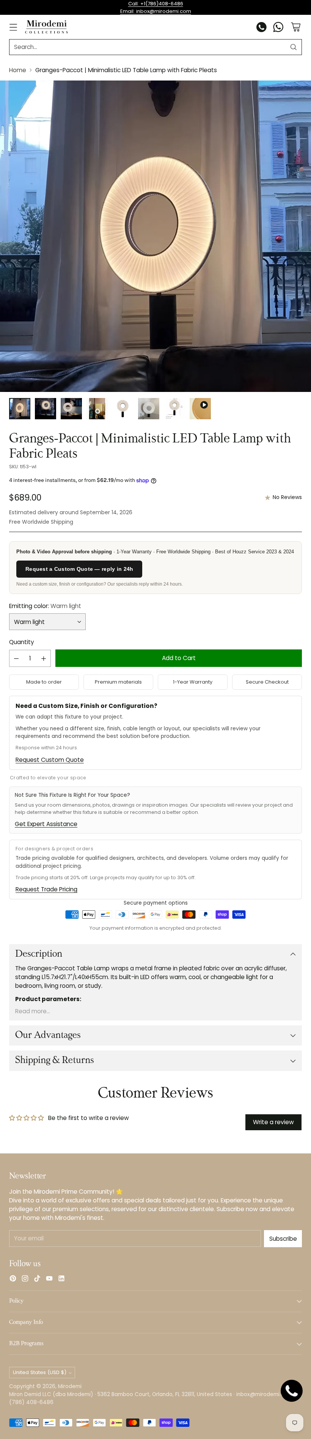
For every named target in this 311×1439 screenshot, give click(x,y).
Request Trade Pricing (46, 889)
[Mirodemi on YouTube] (49, 1279)
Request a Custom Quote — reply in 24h (79, 569)
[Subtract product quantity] (16, 658)
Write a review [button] (273, 1122)
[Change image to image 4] (97, 408)
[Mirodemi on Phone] (261, 28)
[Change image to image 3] (71, 408)
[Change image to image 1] (19, 408)
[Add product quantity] (43, 658)
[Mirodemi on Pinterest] (12, 1279)
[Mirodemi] (46, 26)
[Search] (293, 47)
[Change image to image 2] (45, 408)
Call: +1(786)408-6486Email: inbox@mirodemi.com (155, 7)
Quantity (21, 642)
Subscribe (283, 1239)
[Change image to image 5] (123, 408)
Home (17, 70)
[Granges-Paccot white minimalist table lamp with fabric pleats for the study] (155, 236)
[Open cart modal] (295, 27)
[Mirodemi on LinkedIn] (61, 1279)
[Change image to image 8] (200, 408)
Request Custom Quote (50, 760)
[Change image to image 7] (174, 408)
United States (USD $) (39, 1372)
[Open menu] (13, 27)
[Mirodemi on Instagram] (25, 1279)
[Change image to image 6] (148, 408)
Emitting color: (45, 606)
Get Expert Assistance (46, 824)
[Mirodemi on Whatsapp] (278, 28)
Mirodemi (70, 1386)
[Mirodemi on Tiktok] (37, 1279)
